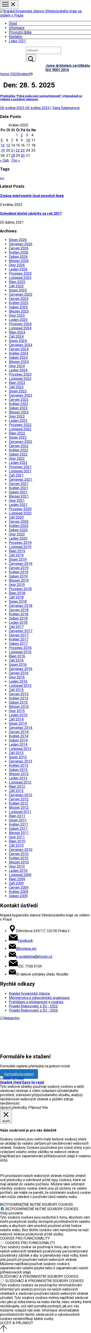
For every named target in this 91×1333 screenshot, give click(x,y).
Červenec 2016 (20, 669)
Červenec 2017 (20, 631)
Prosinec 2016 (20, 648)
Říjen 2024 (17, 332)
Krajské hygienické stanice (29, 993)
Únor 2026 (17, 265)
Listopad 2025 (20, 278)
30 (23, 155)
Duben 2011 (18, 829)
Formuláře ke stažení (19, 1074)
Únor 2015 (17, 711)
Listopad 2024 (20, 328)
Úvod (13, 23)
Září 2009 (16, 883)
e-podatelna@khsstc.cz (34, 956)
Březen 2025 (19, 311)
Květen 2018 (18, 614)
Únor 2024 (17, 366)
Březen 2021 (19, 496)
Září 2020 (16, 517)
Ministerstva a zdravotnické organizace (39, 998)
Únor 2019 (17, 585)
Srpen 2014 (18, 723)
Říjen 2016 (17, 656)
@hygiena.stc (26, 949)
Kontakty (15, 37)
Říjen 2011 (17, 816)
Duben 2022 (18, 454)
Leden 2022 (18, 463)
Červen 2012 (18, 799)
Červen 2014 (18, 732)
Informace (17, 28)
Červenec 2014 (20, 728)
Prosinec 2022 (20, 425)
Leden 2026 (18, 269)
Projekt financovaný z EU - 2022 (33, 1006)
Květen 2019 (18, 572)
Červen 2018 (18, 610)
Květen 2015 (18, 698)
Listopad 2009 (20, 875)
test (2, 178)
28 (13, 155)
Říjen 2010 (17, 841)
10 (28, 140)
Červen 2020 (18, 522)
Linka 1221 (17, 41)
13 (8, 145)
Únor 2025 (17, 315)
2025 (14, 74)
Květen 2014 (18, 736)
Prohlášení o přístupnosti (28, 1002)
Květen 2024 (18, 353)
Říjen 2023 (17, 383)
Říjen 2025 (17, 282)
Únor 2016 (17, 677)
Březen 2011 (19, 833)
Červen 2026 (18, 248)
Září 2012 (16, 791)
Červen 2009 (18, 887)
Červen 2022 (18, 446)
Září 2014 (16, 719)
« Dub (4, 160)
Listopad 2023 (20, 379)
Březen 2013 (19, 774)
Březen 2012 (19, 808)
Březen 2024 (19, 362)
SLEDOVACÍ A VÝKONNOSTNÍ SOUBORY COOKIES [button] (39, 1276)
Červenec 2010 (20, 850)
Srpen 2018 (18, 601)
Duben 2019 (18, 576)
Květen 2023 (18, 404)
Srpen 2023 (18, 391)
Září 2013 (16, 753)
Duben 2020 (18, 530)
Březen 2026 (19, 261)
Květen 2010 (18, 858)
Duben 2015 (18, 702)
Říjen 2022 (17, 433)
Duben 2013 (18, 770)
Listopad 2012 (20, 782)
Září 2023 (16, 387)
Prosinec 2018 (20, 589)
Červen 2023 (18, 400)
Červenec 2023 (20, 395)
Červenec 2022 (20, 442)
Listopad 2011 (20, 812)
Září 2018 (16, 597)
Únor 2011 (17, 837)
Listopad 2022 (20, 429)
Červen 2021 (18, 484)
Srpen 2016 (18, 665)
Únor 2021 (17, 500)
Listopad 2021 (20, 471)
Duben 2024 (18, 357)
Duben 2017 (18, 643)
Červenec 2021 (20, 479)
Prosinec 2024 (20, 324)
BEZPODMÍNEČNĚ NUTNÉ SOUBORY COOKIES (41, 1209)
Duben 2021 (18, 492)
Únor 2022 (17, 458)
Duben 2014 (18, 740)
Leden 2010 (18, 871)
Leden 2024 (18, 370)
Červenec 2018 (20, 606)
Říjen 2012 (17, 786)
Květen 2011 (18, 824)
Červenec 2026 (20, 244)
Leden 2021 (18, 505)
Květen (23, 74)
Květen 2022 (18, 450)
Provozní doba (20, 32)
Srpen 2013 (18, 757)
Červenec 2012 (20, 795)
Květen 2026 (18, 252)
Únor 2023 (17, 416)
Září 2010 (16, 845)
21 (13, 150)
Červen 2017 (18, 635)
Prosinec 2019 (20, 543)
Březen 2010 (19, 862)
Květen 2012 (18, 803)
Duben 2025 (18, 307)
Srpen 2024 (18, 341)
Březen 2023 (19, 412)
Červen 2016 (18, 673)
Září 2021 (16, 475)
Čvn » (15, 160)
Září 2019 (16, 555)
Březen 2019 (19, 580)
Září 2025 (16, 286)
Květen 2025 (18, 303)
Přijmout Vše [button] (38, 1107)
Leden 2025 (18, 320)
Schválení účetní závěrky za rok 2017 (31, 213)
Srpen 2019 (18, 559)
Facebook (25, 941)
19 (3, 150)
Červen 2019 (18, 568)
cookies (57, 1002)
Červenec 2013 (20, 761)
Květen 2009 (18, 892)
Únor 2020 (17, 534)
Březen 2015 (19, 707)
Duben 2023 (18, 408)
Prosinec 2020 (20, 509)
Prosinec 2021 (20, 467)
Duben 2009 (18, 896)
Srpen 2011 (18, 820)
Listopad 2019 (20, 547)
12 (3, 145)
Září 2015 (16, 690)
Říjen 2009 (17, 879)
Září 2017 (16, 627)
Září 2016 (16, 660)
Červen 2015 (18, 694)
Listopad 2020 (20, 513)
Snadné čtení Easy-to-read (22, 1082)
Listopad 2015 (20, 686)
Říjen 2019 (17, 551)
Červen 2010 (18, 854)
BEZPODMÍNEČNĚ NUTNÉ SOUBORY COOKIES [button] (36, 1204)
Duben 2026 (18, 257)
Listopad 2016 (20, 652)
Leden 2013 (18, 778)
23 (23, 150)
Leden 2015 (18, 715)
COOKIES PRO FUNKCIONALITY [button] (25, 1238)
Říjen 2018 (17, 593)
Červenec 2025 (20, 294)
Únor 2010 (17, 866)
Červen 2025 (18, 299)
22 (18, 150)
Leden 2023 (18, 421)
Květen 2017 (18, 639)
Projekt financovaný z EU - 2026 (33, 1010)
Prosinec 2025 (20, 273)
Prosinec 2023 (20, 374)
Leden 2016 (18, 681)
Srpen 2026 (18, 240)
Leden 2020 (18, 538)
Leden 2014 (18, 744)
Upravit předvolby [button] (13, 1107)
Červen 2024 (18, 349)
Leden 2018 (18, 622)
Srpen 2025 (18, 290)
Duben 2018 (18, 618)
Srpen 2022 (18, 437)
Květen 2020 (18, 526)
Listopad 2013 (20, 749)
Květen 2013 (18, 765)
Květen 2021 (18, 488)
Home (4, 74)
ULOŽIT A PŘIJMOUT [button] (16, 1323)
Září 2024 (16, 336)
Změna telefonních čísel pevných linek (32, 196)
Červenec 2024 (20, 345)
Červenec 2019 (20, 564)
